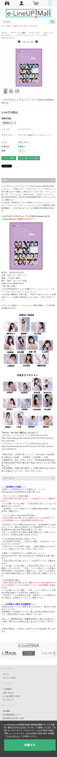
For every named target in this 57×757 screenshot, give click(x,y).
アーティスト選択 (18, 33)
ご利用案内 (7, 689)
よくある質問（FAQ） (12, 696)
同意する (29, 745)
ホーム (4, 33)
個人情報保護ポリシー (12, 715)
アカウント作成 (9, 678)
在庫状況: (5, 146)
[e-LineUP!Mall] (28, 13)
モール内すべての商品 (10, 26)
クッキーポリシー (13, 736)
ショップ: (5, 129)
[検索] (52, 21)
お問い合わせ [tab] (9, 478)
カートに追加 (8, 158)
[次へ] (36, 42)
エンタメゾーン (25, 129)
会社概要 (6, 711)
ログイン (6, 674)
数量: (3, 151)
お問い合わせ (8, 693)
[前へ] (19, 42)
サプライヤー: (7, 135)
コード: (4, 142)
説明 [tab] (5, 180)
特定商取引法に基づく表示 (13, 718)
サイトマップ (8, 700)
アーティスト (34, 33)
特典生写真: (6, 118)
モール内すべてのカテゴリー (29, 26)
